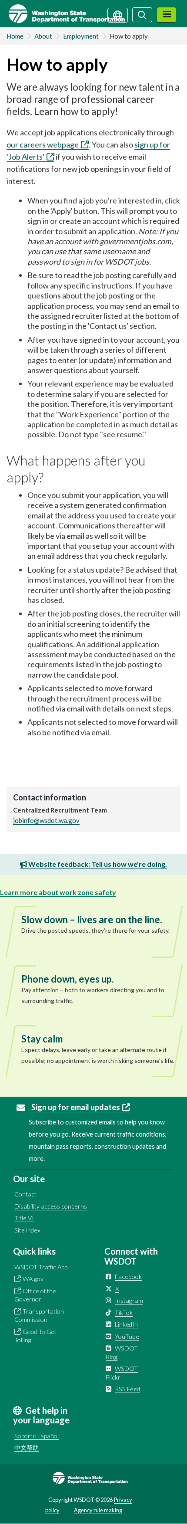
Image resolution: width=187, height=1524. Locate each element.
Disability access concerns (50, 1206)
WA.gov (33, 1278)
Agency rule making (98, 1510)
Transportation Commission (39, 1316)
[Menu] (166, 15)
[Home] (62, 13)
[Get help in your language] (117, 14)
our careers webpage (43, 144)
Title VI (24, 1218)
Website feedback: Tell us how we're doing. (97, 864)
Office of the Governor (35, 1295)
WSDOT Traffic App (40, 1267)
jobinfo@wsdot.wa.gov (46, 820)
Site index (27, 1230)
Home (15, 36)
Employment (81, 36)
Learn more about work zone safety (58, 892)
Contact (25, 1194)
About (43, 36)
